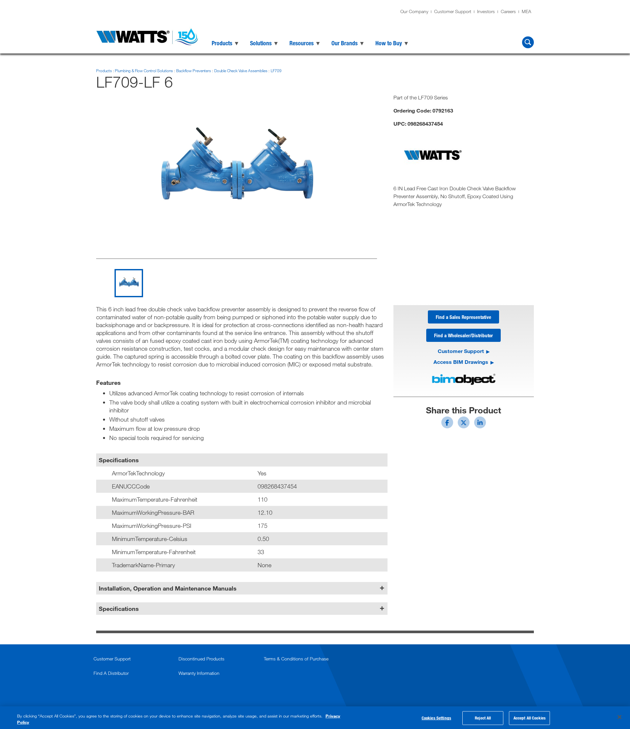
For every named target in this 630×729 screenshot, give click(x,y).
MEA (526, 11)
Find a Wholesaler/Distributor (463, 335)
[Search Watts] (528, 42)
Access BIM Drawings (460, 362)
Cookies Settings (436, 717)
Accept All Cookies (530, 717)
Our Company (414, 11)
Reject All (483, 717)
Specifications (119, 608)
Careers (508, 11)
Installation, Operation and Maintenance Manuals (168, 588)
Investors (486, 11)
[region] (315, 717)
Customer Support (452, 11)
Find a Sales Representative (463, 317)
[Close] (619, 717)
